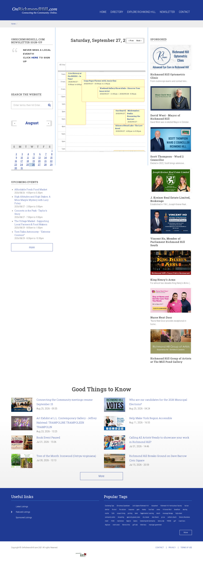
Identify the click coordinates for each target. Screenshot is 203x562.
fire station (122, 509)
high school (179, 513)
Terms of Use (186, 548)
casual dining (121, 513)
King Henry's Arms (162, 279)
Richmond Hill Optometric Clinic (167, 76)
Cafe (113, 513)
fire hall (114, 509)
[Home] (35, 10)
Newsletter (167, 11)
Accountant (154, 506)
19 (34, 161)
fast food (151, 509)
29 (51, 164)
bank (136, 513)
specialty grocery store (133, 517)
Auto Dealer (155, 517)
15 (51, 157)
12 (34, 157)
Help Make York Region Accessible (150, 418)
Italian (186, 506)
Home (103, 11)
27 (39, 164)
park (138, 509)
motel (106, 521)
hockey (144, 509)
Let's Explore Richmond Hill (140, 506)
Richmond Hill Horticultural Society (171, 506)
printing (130, 513)
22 (51, 161)
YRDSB (169, 521)
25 (27, 164)
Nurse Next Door (161, 317)
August (32, 122)
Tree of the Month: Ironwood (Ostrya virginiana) (66, 456)
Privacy (172, 548)
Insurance (131, 509)
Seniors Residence (184, 517)
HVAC (113, 521)
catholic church (172, 517)
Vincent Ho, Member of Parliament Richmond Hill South (167, 242)
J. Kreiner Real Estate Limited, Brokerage (170, 199)
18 (28, 161)
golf (175, 521)
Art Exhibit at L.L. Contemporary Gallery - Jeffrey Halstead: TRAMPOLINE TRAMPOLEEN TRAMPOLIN (66, 422)
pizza (163, 517)
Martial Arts (126, 525)
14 (45, 157)
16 (16, 161)
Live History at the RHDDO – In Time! (75, 76)
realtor (107, 513)
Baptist (128, 521)
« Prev (131, 41)
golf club (135, 525)
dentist (107, 509)
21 (45, 161)
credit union (116, 525)
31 (22, 168)
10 (22, 157)
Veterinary (143, 525)
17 (21, 161)
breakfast (177, 509)
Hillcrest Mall (167, 509)
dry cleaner (146, 517)
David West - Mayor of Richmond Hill (165, 117)
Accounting (121, 517)
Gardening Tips (109, 506)
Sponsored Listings (24, 517)
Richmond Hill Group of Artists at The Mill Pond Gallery (170, 360)
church (158, 513)
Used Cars (182, 521)
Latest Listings (22, 506)
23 (15, 164)
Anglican (107, 525)
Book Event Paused (48, 437)
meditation (120, 521)
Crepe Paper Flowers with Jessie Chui (100, 81)
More (101, 476)
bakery (135, 521)
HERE (35, 57)
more (32, 247)
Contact (184, 11)
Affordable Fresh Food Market (30, 189)
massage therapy (168, 513)
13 (39, 157)
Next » (138, 41)
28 (45, 164)
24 (21, 164)
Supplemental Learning (147, 513)
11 (28, 157)
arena (158, 509)
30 (15, 168)
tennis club (161, 521)
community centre (110, 517)
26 (33, 164)
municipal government (155, 525)
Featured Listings (23, 512)
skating (185, 509)
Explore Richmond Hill (141, 11)
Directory (117, 11)
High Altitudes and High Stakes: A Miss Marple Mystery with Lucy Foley (32, 200)
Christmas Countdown (123, 506)
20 (39, 161)
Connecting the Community (147, 521)
